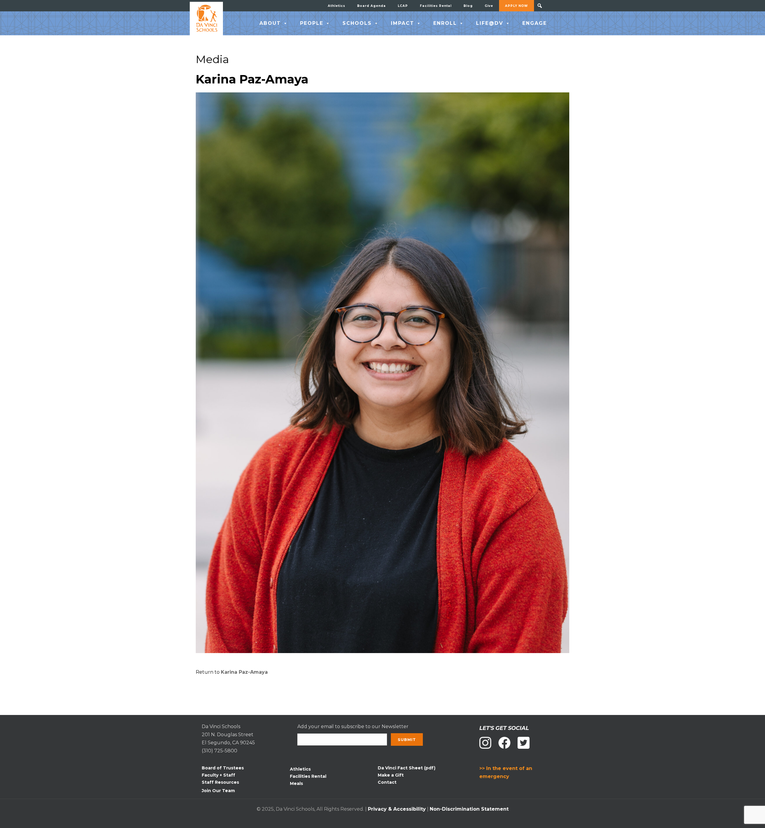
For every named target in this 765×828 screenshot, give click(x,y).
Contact (387, 782)
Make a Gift (391, 775)
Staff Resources (220, 782)
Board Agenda (371, 6)
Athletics (336, 6)
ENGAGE (534, 23)
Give (489, 6)
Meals (296, 783)
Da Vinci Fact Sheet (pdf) (406, 768)
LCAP (403, 6)
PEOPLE (311, 23)
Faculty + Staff (218, 775)
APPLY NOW (516, 6)
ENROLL (445, 23)
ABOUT (270, 23)
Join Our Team (218, 790)
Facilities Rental (436, 6)
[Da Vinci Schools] (206, 18)
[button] (539, 5)
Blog (468, 6)
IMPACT (402, 23)
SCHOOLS (357, 23)
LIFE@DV (489, 23)
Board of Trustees (223, 768)
